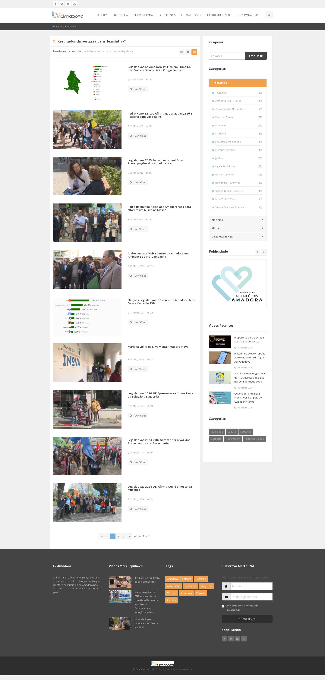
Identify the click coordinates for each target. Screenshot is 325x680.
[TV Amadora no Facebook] (55, 4)
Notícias (124, 15)
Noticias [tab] (217, 220)
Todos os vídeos (254, 438)
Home (104, 15)
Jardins (238, 158)
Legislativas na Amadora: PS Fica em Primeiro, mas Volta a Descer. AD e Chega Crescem (159, 68)
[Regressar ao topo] (312, 656)
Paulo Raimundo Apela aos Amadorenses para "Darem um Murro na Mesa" (159, 208)
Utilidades (169, 15)
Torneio (171, 593)
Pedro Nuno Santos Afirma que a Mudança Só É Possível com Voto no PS (160, 115)
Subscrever (247, 619)
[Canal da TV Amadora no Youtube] (74, 4)
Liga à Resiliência (238, 166)
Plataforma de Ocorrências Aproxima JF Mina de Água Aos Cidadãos (249, 357)
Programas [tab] (219, 83)
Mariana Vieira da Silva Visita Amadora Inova (158, 346)
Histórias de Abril (238, 150)
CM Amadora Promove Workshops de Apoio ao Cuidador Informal (248, 397)
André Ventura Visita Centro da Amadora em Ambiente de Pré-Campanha (158, 254)
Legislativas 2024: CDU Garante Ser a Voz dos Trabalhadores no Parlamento (159, 441)
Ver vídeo (141, 89)
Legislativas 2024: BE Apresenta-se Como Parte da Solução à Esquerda (160, 394)
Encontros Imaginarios (238, 141)
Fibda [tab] (215, 228)
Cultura (232, 431)
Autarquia (186, 593)
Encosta (200, 593)
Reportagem (233, 438)
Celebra (186, 579)
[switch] (223, 606)
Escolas (171, 600)
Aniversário (173, 586)
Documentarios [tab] (222, 237)
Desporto (216, 438)
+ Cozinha (238, 92)
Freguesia (206, 586)
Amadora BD (193, 15)
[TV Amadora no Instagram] (68, 4)
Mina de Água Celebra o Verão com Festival (146, 623)
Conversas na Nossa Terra (238, 109)
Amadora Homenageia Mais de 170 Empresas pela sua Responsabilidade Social (250, 377)
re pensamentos (238, 174)
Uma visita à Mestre (238, 199)
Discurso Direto (238, 117)
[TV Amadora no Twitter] (62, 4)
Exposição (191, 586)
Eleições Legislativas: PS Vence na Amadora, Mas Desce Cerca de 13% (161, 301)
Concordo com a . (242, 608)
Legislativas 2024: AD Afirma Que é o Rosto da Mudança (160, 488)
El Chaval (238, 133)
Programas (146, 15)
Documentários (221, 15)
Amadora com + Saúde (238, 100)
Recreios (201, 579)
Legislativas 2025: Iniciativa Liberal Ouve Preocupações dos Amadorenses (156, 161)
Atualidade (217, 431)
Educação (245, 431)
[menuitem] (102, 15)
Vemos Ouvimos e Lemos (238, 207)
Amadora (172, 579)
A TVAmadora (250, 15)
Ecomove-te (238, 125)
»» (130, 536)
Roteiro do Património (238, 182)
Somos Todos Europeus (238, 191)
